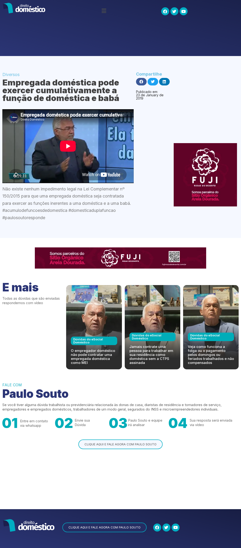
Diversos (11, 74)
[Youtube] (184, 11)
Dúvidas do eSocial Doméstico (88, 340)
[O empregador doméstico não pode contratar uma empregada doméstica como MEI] (94, 327)
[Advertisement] (88, 38)
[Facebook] (165, 11)
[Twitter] (174, 11)
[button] (104, 10)
